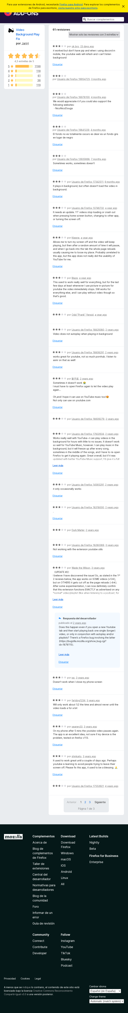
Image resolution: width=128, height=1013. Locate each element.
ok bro (75, 46)
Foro (35, 906)
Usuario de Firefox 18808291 (88, 352)
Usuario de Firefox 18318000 (88, 507)
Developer (39, 953)
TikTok (65, 953)
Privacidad (10, 978)
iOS (63, 865)
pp (73, 677)
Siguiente (100, 802)
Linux (64, 878)
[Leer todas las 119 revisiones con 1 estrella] (24, 85)
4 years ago (111, 786)
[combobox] (103, 19)
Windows (67, 853)
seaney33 (77, 726)
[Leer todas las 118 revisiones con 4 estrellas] (24, 71)
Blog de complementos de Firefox (42, 853)
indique (26, 987)
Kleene (76, 237)
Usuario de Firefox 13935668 (73, 159)
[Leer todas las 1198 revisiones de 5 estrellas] (24, 66)
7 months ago (98, 159)
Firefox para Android (71, 4)
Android (66, 871)
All (62, 884)
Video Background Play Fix (28, 34)
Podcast (66, 965)
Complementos (43, 836)
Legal (38, 978)
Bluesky (66, 959)
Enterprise (96, 862)
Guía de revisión (43, 923)
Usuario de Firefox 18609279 (88, 418)
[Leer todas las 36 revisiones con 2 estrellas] (24, 80)
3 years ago (112, 545)
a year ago (111, 208)
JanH (25, 43)
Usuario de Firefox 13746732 (88, 208)
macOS (66, 859)
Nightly (94, 842)
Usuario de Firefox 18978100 (73, 97)
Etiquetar (58, 64)
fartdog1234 (78, 700)
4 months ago (98, 97)
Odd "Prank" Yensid (83, 314)
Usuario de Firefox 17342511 (87, 181)
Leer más (58, 465)
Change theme (97, 996)
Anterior (71, 802)
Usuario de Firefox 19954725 (73, 79)
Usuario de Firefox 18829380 (88, 329)
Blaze (75, 278)
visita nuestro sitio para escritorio (78, 8)
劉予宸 (75, 378)
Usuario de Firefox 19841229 (73, 129)
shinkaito (77, 756)
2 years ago (112, 329)
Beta (92, 848)
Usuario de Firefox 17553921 (88, 786)
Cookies (25, 978)
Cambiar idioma (97, 986)
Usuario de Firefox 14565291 (88, 484)
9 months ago (112, 181)
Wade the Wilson (81, 567)
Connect (38, 941)
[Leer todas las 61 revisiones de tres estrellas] (24, 75)
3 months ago (98, 79)
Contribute (39, 947)
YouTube (67, 947)
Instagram (68, 941)
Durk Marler (78, 530)
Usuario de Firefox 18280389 (88, 545)
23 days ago (87, 46)
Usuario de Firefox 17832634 (88, 433)
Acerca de (39, 842)
